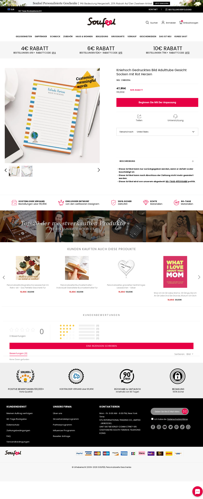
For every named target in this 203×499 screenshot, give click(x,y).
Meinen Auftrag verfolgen (20, 413)
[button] (151, 22)
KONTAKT (153, 9)
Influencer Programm (64, 430)
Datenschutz (13, 424)
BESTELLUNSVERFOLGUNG (180, 9)
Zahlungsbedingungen (18, 430)
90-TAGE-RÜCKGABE (176, 181)
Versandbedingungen (18, 441)
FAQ (9, 436)
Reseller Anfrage (61, 436)
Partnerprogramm (62, 424)
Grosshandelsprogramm (66, 419)
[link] (24, 36)
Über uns (57, 413)
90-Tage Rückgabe (17, 419)
